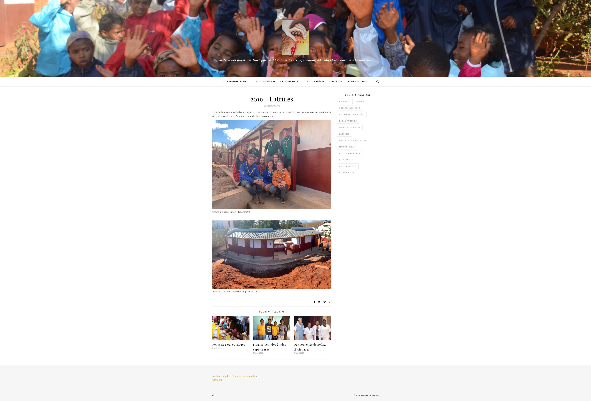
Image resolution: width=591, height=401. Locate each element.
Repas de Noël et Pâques (228, 344)
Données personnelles (245, 375)
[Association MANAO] (295, 38)
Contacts (336, 81)
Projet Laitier (347, 166)
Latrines (344, 134)
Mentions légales (221, 375)
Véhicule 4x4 (346, 172)
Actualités (314, 81)
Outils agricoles (349, 153)
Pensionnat (346, 160)
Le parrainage (289, 81)
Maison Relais (347, 147)
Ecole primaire (348, 121)
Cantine (359, 101)
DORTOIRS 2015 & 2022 (351, 114)
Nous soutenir (357, 81)
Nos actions (264, 81)
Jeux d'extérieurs (349, 127)
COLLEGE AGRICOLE (349, 108)
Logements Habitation (353, 140)
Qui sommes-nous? (236, 81)
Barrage (344, 101)
